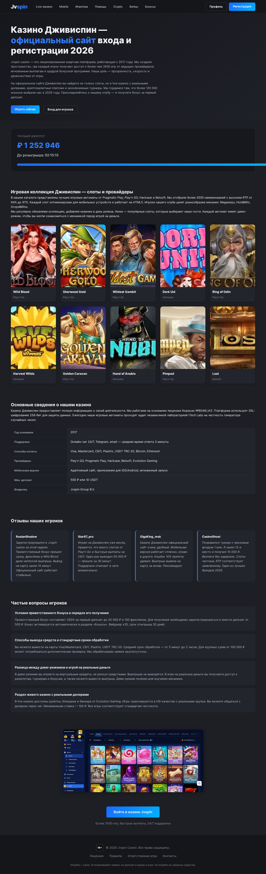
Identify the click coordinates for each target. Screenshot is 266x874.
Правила (115, 856)
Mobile (63, 6)
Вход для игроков (60, 109)
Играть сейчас (25, 109)
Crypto (118, 6)
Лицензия (97, 856)
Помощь (100, 6)
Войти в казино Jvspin (133, 812)
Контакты (169, 856)
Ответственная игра (142, 856)
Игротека (81, 6)
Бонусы (150, 6)
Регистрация (242, 6)
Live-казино (44, 6)
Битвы (134, 6)
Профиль (216, 6)
